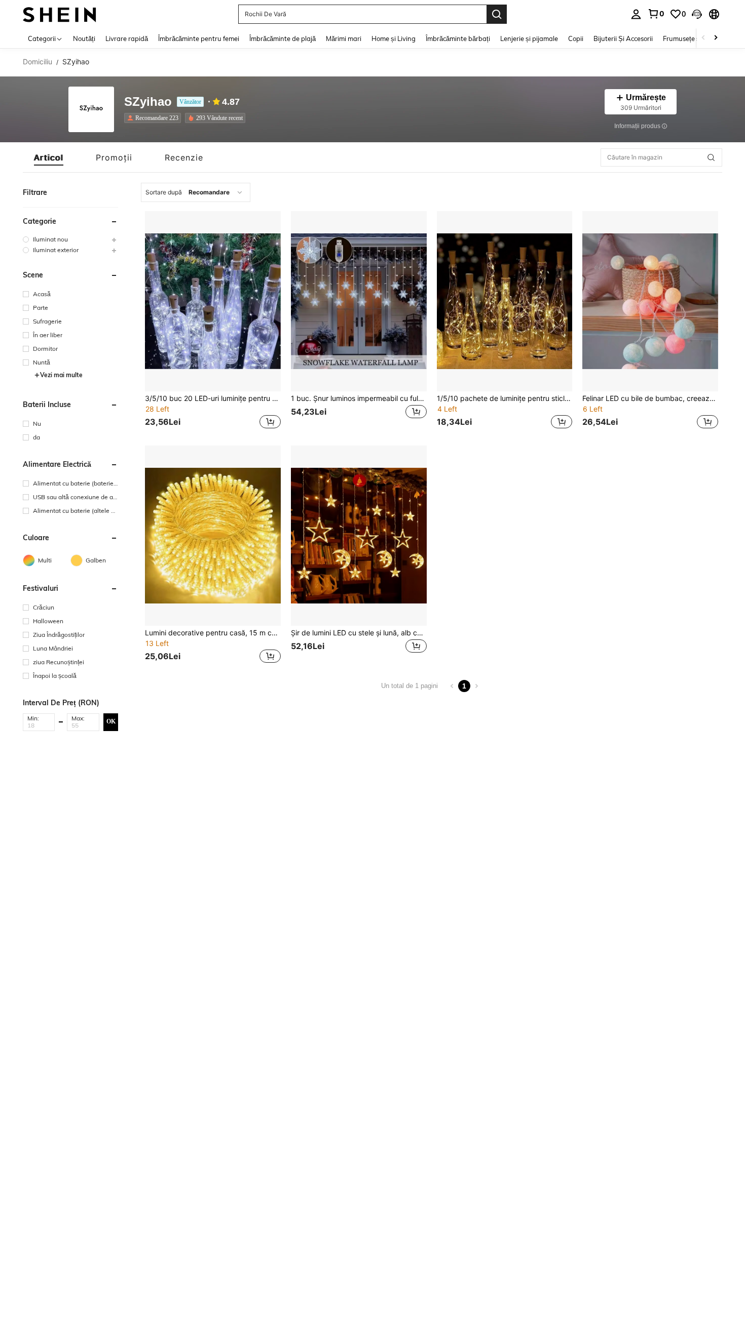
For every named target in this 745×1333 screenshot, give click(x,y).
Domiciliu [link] (37, 62)
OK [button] (111, 721)
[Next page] (476, 686)
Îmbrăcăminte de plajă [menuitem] (282, 38)
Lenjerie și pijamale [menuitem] (529, 38)
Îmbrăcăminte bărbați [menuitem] (458, 38)
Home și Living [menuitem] (393, 38)
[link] (655, 14)
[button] (697, 14)
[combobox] (195, 192)
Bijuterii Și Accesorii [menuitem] (623, 38)
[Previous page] (452, 686)
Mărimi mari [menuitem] (343, 38)
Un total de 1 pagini (409, 686)
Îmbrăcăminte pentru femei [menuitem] (198, 38)
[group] (70, 239)
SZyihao (148, 102)
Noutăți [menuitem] (84, 38)
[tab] (48, 157)
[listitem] (154, 118)
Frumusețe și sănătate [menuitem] (696, 38)
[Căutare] (497, 14)
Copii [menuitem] (575, 38)
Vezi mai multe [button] (61, 375)
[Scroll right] (715, 38)
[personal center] (636, 14)
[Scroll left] (703, 38)
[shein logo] (59, 14)
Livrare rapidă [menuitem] (126, 38)
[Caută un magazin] (711, 157)
